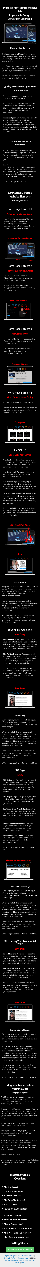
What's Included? (11, 1187)
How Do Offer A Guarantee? (15, 1209)
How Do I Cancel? (11, 1204)
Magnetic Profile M (28, 1256)
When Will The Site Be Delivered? (17, 1233)
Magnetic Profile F (10, 1258)
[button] (20, 1187)
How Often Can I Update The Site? (18, 1228)
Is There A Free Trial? (13, 1215)
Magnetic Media (23, 1258)
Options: (8, 1256)
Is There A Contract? (12, 1196)
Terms (23, 1262)
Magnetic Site (15, 1256)
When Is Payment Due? (13, 1224)
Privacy (17, 1262)
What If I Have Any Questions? (16, 1237)
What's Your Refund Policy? (15, 1220)
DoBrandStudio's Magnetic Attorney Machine (19, 1260)
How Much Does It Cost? (14, 1191)
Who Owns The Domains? (14, 1200)
